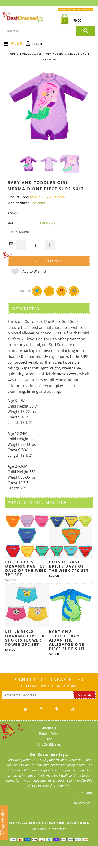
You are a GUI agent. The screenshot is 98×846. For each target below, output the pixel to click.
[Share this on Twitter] (37, 291)
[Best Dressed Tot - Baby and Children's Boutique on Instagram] (72, 711)
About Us (49, 728)
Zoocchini (38, 203)
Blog (49, 739)
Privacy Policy (57, 829)
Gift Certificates (49, 744)
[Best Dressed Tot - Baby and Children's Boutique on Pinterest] (57, 711)
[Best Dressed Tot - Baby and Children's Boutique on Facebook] (41, 711)
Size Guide (47, 223)
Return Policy (49, 733)
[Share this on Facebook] (49, 291)
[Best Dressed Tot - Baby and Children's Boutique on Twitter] (26, 711)
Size (10, 223)
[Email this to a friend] (74, 291)
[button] (28, 271)
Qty (10, 243)
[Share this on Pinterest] (61, 291)
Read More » (83, 803)
